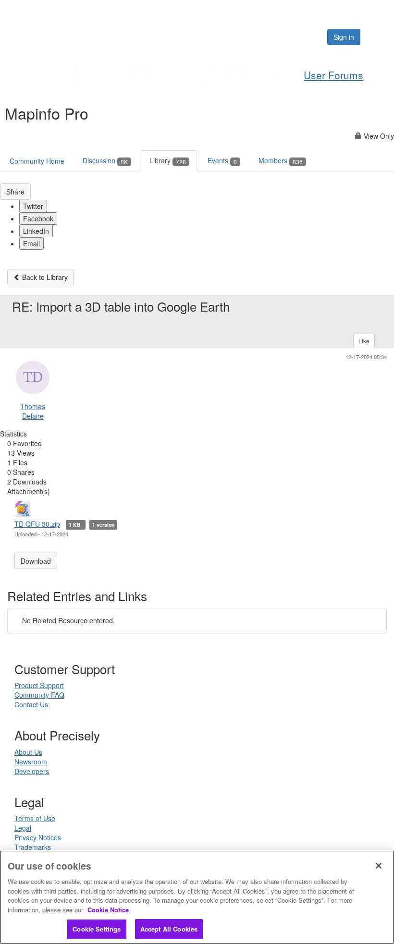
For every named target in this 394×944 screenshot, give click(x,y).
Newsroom (30, 761)
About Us (28, 752)
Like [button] (363, 341)
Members (281, 160)
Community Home (37, 161)
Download (36, 561)
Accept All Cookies (168, 928)
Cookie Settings (97, 928)
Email (31, 243)
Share (15, 191)
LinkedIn (36, 231)
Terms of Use (34, 818)
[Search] (290, 37)
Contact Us (31, 704)
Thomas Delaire (32, 411)
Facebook (38, 218)
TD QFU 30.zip (37, 524)
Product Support (39, 685)
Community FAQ (39, 695)
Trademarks (32, 847)
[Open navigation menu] (375, 37)
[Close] (378, 865)
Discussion (105, 160)
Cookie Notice (108, 909)
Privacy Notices (37, 837)
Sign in (343, 37)
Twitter (33, 206)
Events (222, 160)
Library (167, 160)
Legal (22, 828)
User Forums (333, 75)
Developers (31, 771)
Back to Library (44, 277)
